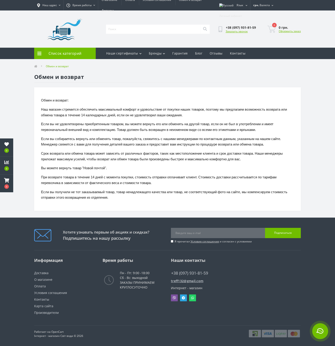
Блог (198, 53)
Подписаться (283, 233)
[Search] (205, 29)
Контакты (237, 53)
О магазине (43, 279)
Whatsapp (192, 297)
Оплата (40, 286)
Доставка (108, 10)
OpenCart (57, 332)
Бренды (155, 53)
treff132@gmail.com (187, 281)
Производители (46, 312)
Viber (174, 297)
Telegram (183, 297)
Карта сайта (43, 306)
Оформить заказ (290, 31)
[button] (6, 183)
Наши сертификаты (122, 53)
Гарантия (180, 53)
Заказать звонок (237, 31)
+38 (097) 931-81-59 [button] (189, 273)
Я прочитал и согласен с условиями (213, 241)
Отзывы (216, 53)
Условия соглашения (205, 241)
